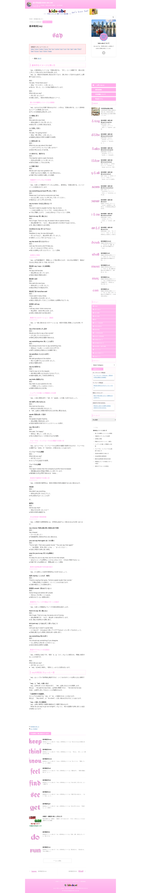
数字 (95, 319)
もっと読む (58, 861)
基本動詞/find (47, 780)
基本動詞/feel (47, 768)
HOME (96, 306)
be (50, 49)
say (41, 51)
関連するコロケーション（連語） (103, 441)
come (57, 49)
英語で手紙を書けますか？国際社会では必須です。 (103, 396)
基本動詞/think (47, 749)
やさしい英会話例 (98, 323)
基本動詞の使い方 (35, 726)
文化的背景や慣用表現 (100, 456)
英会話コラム (97, 356)
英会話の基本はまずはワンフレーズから (103, 386)
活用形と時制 (98, 438)
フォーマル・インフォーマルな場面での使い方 (103, 449)
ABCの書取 (97, 313)
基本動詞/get (46, 804)
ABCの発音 (97, 316)
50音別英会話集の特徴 (107, 108)
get (72, 49)
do (68, 49)
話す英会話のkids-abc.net (43, 3)
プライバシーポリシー (65, 881)
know (37, 51)
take (32, 49)
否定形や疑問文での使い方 (102, 453)
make (41, 49)
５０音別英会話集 (98, 333)
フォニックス (97, 349)
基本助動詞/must (105, 265)
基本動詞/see (47, 792)
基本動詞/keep (47, 739)
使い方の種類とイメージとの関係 (103, 433)
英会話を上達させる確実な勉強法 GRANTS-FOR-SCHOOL (102, 406)
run (65, 49)
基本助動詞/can (105, 289)
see (75, 49)
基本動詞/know (47, 759)
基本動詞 (35, 729)
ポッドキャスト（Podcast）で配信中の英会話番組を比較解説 (103, 376)
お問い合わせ (97, 309)
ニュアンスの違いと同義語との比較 (103, 445)
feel (32, 51)
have (46, 49)
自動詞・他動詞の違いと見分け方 (52, 816)
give (36, 49)
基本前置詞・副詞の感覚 (100, 346)
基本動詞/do (46, 832)
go (53, 49)
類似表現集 (97, 329)
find (79, 49)
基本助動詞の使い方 (99, 343)
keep (50, 51)
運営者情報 (83, 881)
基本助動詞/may (105, 277)
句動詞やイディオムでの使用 (102, 436)
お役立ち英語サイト (99, 353)
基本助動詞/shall (105, 253)
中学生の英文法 (98, 326)
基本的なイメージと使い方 (100, 430)
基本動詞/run (47, 847)
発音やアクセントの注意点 (102, 466)
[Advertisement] (57, 717)
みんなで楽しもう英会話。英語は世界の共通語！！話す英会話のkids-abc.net (70, 888)
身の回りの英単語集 (99, 336)
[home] (103, 52)
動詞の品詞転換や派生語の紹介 (103, 459)
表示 (39, 58)
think (45, 51)
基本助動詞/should (106, 241)
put (61, 49)
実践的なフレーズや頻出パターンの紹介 (103, 462)
